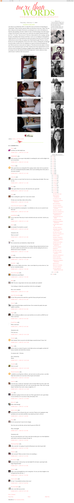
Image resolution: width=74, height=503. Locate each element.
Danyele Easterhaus (15, 371)
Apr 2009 (55, 189)
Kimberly (13, 469)
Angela (12, 312)
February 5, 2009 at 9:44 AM (19, 318)
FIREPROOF (55, 248)
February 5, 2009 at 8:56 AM (19, 299)
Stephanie (13, 451)
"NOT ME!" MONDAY (57, 205)
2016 (53, 161)
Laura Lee (13, 381)
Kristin (12, 224)
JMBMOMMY (14, 156)
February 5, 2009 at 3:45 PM (19, 430)
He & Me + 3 (14, 263)
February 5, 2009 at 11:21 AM (20, 389)
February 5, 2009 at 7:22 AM (19, 251)
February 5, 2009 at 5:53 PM (19, 456)
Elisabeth (13, 338)
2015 (53, 163)
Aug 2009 (55, 182)
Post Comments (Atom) (19, 499)
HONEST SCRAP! (56, 235)
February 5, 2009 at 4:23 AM (19, 152)
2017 (53, 159)
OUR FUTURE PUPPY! (57, 258)
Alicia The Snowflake (15, 295)
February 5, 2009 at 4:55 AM (19, 173)
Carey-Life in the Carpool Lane (17, 205)
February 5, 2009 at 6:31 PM (19, 465)
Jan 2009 (55, 272)
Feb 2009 (55, 192)
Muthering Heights (15, 443)
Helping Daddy (20, 138)
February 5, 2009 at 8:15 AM (19, 291)
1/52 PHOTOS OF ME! (57, 219)
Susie (12, 186)
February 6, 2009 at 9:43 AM (19, 491)
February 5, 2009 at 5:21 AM (19, 182)
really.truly (13, 177)
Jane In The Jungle (15, 272)
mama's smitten (14, 410)
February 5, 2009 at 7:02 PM (19, 475)
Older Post (47, 496)
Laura (12, 392)
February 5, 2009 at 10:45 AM (20, 334)
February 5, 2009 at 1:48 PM (19, 416)
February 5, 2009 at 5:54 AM (19, 202)
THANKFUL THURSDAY (57, 237)
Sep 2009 (55, 180)
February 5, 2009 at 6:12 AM (19, 221)
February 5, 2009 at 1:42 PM (19, 406)
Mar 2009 (55, 190)
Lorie (12, 194)
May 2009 (55, 187)
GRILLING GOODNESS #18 (58, 233)
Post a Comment (11, 494)
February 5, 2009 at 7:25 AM (19, 259)
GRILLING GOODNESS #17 (58, 255)
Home (29, 496)
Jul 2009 (55, 183)
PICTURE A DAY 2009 (57, 194)
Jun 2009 (55, 185)
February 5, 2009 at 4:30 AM (19, 162)
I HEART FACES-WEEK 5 (58, 242)
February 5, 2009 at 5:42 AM (19, 190)
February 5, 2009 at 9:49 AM (19, 326)
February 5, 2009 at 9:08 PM (19, 483)
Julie (12, 255)
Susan (12, 419)
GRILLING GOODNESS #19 (58, 211)
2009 (53, 173)
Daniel (14, 138)
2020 (53, 156)
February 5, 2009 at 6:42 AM (19, 237)
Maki (12, 280)
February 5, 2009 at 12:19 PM (20, 398)
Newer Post (10, 496)
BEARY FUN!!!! (56, 263)
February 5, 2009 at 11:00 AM (20, 377)
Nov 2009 (55, 176)
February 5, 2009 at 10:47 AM (20, 342)
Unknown (13, 165)
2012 (53, 168)
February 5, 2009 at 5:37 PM (19, 448)
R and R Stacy (14, 322)
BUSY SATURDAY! (56, 203)
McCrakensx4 (14, 459)
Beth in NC (13, 402)
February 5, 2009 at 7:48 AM (19, 269)
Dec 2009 (55, 175)
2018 (53, 158)
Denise (12, 148)
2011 (53, 170)
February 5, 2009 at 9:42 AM (19, 309)
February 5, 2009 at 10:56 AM (20, 368)
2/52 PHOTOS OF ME (57, 198)
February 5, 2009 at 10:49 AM (20, 360)
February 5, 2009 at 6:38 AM (19, 229)
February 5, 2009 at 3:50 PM (19, 440)
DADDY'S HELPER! (57, 256)
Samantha (13, 364)
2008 (53, 274)
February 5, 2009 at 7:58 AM (19, 277)
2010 (53, 171)
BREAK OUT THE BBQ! (57, 265)
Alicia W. (13, 303)
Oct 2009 (55, 178)
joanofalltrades (14, 215)
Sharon (12, 346)
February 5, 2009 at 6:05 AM (19, 211)
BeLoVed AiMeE (14, 486)
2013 (53, 166)
